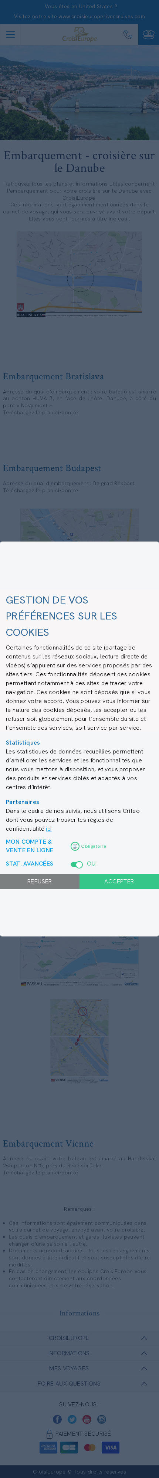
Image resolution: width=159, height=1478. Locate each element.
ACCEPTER (119, 881)
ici (48, 829)
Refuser (39, 881)
